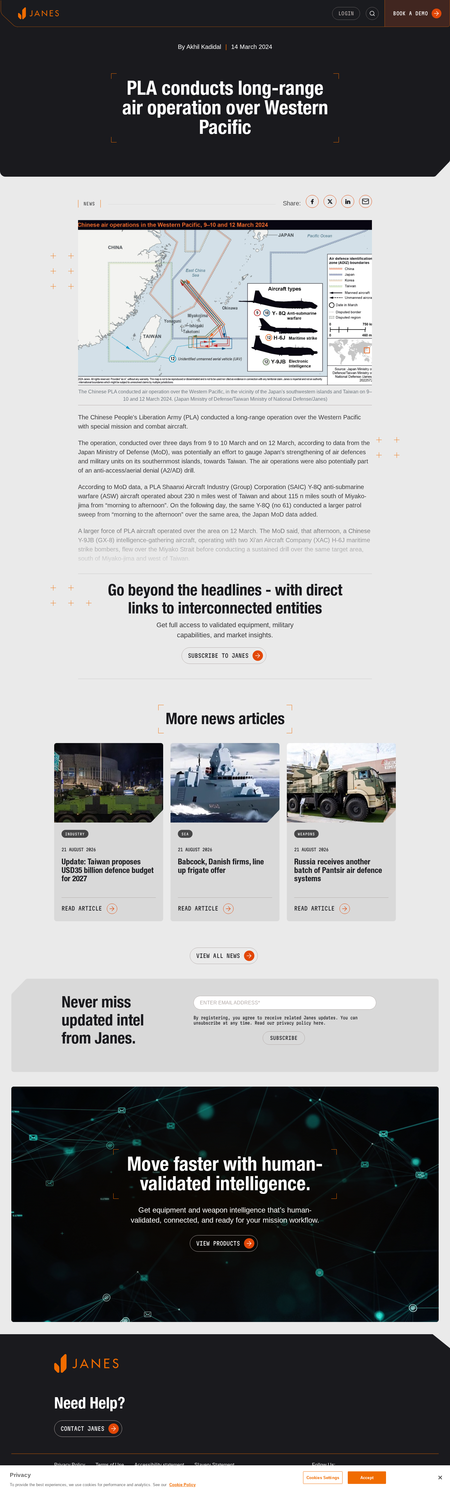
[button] (372, 13)
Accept (366, 1477)
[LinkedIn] (347, 201)
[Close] (440, 1477)
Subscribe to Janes (218, 655)
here (318, 1022)
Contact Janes (82, 1428)
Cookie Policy (182, 1484)
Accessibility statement (159, 1464)
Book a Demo (410, 13)
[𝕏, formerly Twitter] (330, 201)
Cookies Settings (322, 1477)
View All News (218, 955)
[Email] (365, 201)
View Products (218, 1243)
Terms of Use (110, 1464)
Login (346, 13)
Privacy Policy (69, 1464)
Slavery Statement (214, 1464)
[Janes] (38, 13)
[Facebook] (312, 201)
